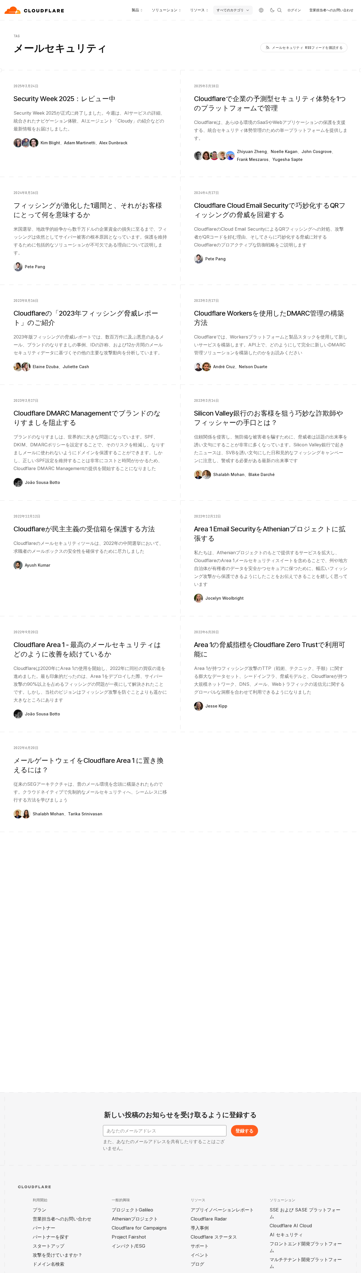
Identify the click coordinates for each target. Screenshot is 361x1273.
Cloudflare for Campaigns (139, 1228)
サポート (200, 1246)
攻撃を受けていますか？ (57, 1255)
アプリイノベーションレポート (222, 1210)
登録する (244, 1131)
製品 (135, 10)
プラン (39, 1210)
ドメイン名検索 (48, 1264)
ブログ (197, 1264)
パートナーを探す (51, 1237)
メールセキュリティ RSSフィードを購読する (307, 47)
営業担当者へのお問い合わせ (331, 10)
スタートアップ (48, 1246)
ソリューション (164, 10)
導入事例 (200, 1228)
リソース (197, 10)
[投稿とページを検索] (279, 10)
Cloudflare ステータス (214, 1237)
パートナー (44, 1228)
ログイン (294, 10)
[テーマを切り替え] (272, 10)
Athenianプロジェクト (135, 1219)
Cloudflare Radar (209, 1219)
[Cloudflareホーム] (35, 10)
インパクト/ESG (128, 1246)
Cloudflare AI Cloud (291, 1225)
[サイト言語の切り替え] (261, 10)
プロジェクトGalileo (132, 1210)
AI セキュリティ (286, 1234)
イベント (200, 1255)
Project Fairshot (129, 1237)
